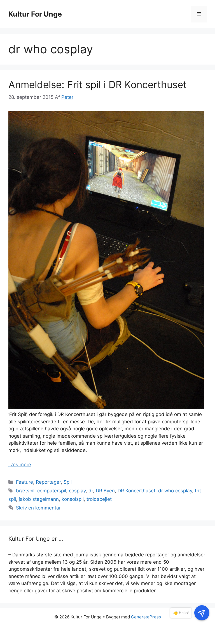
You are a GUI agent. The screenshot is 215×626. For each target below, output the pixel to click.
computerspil (51, 491)
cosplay (77, 491)
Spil (68, 482)
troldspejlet (99, 499)
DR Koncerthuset (136, 491)
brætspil (25, 491)
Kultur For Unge (35, 14)
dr (90, 491)
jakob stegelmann (39, 499)
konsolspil (73, 499)
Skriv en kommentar (38, 508)
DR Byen (105, 491)
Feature (24, 482)
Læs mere (19, 464)
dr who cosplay (175, 491)
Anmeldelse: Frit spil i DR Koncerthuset (97, 84)
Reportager (48, 482)
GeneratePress (146, 617)
